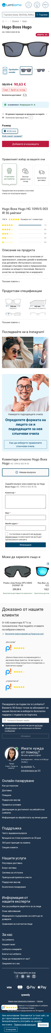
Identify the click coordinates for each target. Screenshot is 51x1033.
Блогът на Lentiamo (11, 953)
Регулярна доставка (12, 863)
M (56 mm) (11, 131)
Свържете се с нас (11, 963)
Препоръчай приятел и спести (17, 877)
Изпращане (25, 544)
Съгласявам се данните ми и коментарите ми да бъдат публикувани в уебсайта (23, 537)
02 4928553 (26, 766)
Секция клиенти (10, 847)
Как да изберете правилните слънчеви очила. (25, 444)
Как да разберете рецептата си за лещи (21, 906)
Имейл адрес (11, 523)
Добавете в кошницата (25, 144)
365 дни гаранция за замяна (16, 842)
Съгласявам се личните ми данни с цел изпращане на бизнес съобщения (24, 728)
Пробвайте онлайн (14, 70)
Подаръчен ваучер (11, 799)
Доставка (7, 790)
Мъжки (15, 21)
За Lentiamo (8, 939)
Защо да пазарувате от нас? (16, 958)
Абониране (25, 736)
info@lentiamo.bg (29, 770)
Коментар (10, 492)
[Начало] (3, 21)
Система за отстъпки (12, 872)
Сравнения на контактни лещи (17, 923)
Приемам (43, 1024)
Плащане (6, 795)
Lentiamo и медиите (11, 949)
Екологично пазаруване (14, 886)
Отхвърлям (11, 1029)
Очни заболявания (11, 911)
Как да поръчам (10, 785)
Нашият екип (8, 944)
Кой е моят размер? (12, 136)
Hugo (24, 21)
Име (7, 513)
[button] (26, 70)
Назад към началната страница (21, 1001)
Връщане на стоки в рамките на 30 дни (21, 837)
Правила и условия (11, 804)
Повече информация (25, 1024)
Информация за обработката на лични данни (24, 817)
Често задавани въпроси (14, 833)
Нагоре (40, 1001)
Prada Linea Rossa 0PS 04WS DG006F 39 (17, 584)
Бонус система (9, 867)
